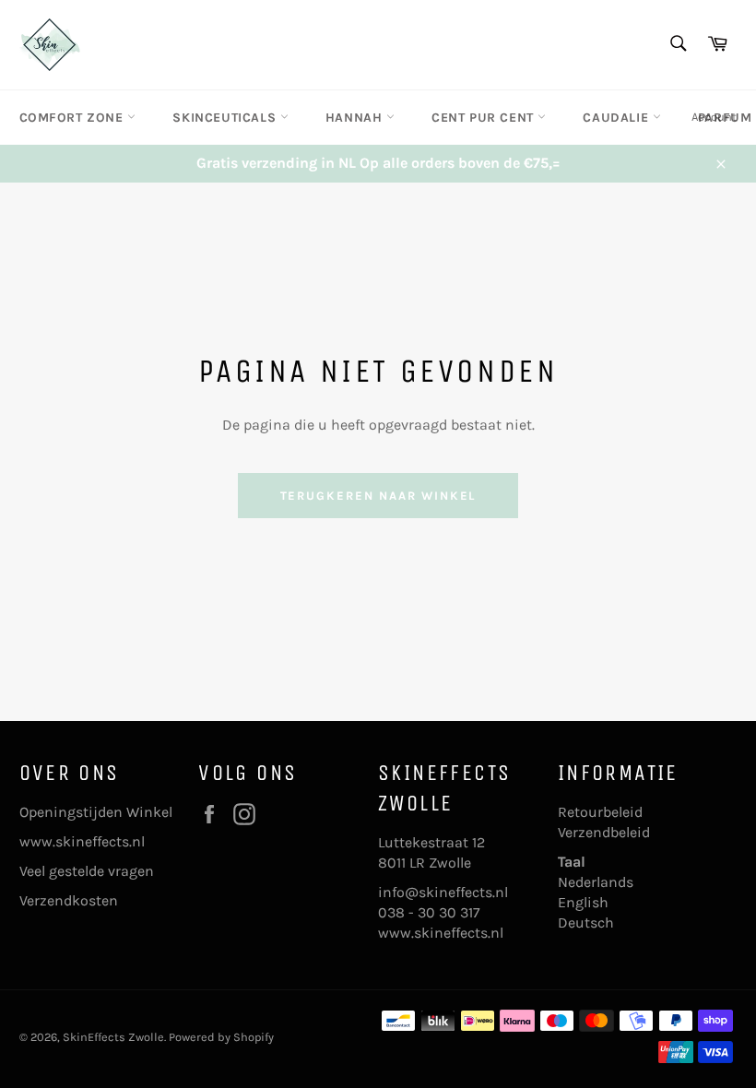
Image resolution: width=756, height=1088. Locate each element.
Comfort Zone (73, 117)
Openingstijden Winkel (95, 812)
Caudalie (617, 117)
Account (714, 117)
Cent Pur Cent (484, 117)
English (583, 902)
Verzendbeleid (604, 832)
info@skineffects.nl (443, 892)
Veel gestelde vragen (86, 871)
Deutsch (586, 922)
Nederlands (595, 882)
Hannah (355, 117)
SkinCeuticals (225, 117)
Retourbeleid (600, 812)
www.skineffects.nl (82, 841)
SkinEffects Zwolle (113, 1037)
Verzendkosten (68, 900)
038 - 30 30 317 (429, 912)
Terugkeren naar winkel (378, 496)
